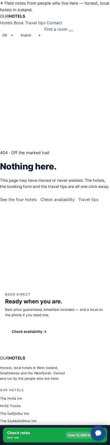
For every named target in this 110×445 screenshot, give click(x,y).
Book (19, 22)
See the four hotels (18, 199)
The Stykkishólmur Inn (18, 421)
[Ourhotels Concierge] (98, 433)
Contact (54, 22)
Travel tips (35, 22)
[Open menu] (71, 30)
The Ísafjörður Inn (14, 413)
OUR (12, 16)
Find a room (56, 29)
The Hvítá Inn (11, 398)
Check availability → (29, 331)
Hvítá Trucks (10, 406)
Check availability (57, 199)
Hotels (6, 22)
